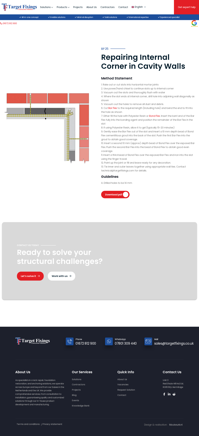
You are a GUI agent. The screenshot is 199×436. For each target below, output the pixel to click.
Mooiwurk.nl (175, 424)
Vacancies (122, 384)
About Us (91, 7)
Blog (74, 395)
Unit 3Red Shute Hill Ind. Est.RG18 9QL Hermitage (173, 384)
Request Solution (126, 390)
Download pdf (113, 194)
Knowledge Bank (80, 406)
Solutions (45, 7)
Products (62, 7)
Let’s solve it (29, 276)
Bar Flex (112, 108)
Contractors (107, 7)
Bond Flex (154, 116)
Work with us (60, 276)
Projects (78, 7)
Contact (123, 7)
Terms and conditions (28, 424)
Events (75, 400)
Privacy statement (52, 424)
